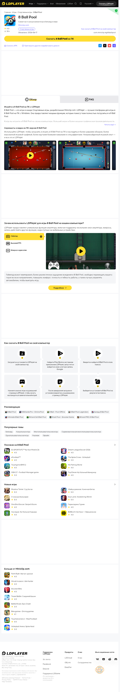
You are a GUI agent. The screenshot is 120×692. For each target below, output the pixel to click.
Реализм (35, 435)
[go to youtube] (103, 659)
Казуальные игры (23, 432)
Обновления (60, 4)
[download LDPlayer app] (81, 3)
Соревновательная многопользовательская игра (81, 432)
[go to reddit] (109, 659)
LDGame (71, 4)
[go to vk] (97, 659)
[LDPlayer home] (13, 3)
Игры (14, 12)
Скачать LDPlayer (106, 4)
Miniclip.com (23, 25)
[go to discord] (115, 659)
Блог (52, 4)
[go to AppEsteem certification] (99, 669)
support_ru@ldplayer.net (18, 674)
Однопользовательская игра (17, 435)
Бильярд (9, 432)
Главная (7, 12)
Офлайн (46, 435)
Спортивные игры (25, 12)
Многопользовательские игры (46, 432)
